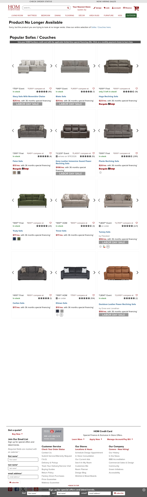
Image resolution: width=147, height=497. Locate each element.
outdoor (131, 15)
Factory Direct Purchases (53, 475)
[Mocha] (14, 172)
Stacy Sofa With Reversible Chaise (29, 96)
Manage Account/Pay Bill (119, 439)
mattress (32, 15)
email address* (15, 473)
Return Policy (48, 472)
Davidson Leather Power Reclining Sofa (117, 304)
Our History (114, 452)
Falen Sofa (18, 161)
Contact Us (47, 452)
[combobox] (44, 8)
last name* (13, 464)
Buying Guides (48, 469)
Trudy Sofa (18, 230)
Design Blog (80, 472)
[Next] (51, 66)
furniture (108, 15)
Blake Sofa (61, 96)
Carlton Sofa (18, 303)
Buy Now (16, 434)
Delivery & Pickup (50, 462)
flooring (69, 15)
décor (82, 15)
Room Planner (81, 469)
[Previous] (13, 66)
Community (114, 465)
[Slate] (57, 311)
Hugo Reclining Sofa (108, 96)
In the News (114, 455)
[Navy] (14, 238)
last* (54, 493)
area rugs (94, 15)
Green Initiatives (116, 469)
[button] (81, 8)
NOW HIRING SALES (106, 1)
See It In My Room (83, 462)
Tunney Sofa (104, 231)
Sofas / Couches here (101, 27)
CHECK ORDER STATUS (41, 1)
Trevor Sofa (61, 230)
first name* (13, 456)
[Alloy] (62, 311)
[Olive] (19, 238)
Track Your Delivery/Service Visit (56, 465)
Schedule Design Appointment (89, 452)
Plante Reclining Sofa (109, 161)
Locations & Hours (83, 449)
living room (17, 15)
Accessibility (114, 472)
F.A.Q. (44, 459)
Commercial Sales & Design (121, 462)
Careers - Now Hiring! (119, 449)
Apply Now (95, 439)
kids (120, 15)
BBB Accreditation (117, 459)
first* (24, 493)
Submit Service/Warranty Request (57, 455)
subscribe (15, 482)
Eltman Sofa (61, 303)
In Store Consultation (84, 455)
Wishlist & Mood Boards (85, 475)
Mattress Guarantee (50, 482)
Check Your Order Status (53, 449)
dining (58, 15)
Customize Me (81, 465)
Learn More (77, 439)
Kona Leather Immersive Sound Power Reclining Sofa (73, 162)
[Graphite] (19, 172)
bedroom (45, 15)
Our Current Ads (82, 459)
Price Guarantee (49, 479)
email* (84, 493)
